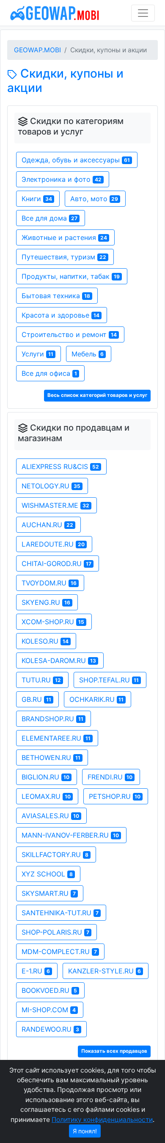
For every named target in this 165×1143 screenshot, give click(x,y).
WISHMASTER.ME (55, 505)
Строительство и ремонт (69, 334)
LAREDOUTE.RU (53, 544)
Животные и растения (64, 237)
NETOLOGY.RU (51, 486)
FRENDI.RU (110, 777)
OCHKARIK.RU (96, 699)
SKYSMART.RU (49, 893)
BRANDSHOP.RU (52, 718)
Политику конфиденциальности (102, 1120)
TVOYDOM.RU (49, 583)
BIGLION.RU (45, 777)
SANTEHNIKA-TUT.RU (60, 912)
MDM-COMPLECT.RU (59, 951)
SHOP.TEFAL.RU (109, 680)
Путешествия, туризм (64, 257)
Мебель (88, 354)
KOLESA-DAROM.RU (59, 660)
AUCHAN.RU (47, 524)
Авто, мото (94, 198)
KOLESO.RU (45, 641)
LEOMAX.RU (46, 796)
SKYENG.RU (46, 602)
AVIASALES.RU (50, 815)
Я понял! (85, 1131)
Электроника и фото (62, 179)
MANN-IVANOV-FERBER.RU (70, 835)
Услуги (37, 354)
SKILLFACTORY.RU (55, 854)
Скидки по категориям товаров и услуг (71, 126)
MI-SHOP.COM (49, 1010)
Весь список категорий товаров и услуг (97, 395)
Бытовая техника (56, 295)
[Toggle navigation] (143, 13)
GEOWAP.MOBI (37, 50)
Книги (37, 198)
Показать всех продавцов (114, 1051)
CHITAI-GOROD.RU (56, 563)
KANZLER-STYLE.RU (104, 971)
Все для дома (49, 218)
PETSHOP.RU (115, 796)
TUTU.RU (41, 680)
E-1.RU (36, 971)
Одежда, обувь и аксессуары (76, 160)
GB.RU (36, 699)
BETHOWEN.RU (51, 757)
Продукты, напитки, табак (71, 276)
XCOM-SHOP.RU (53, 621)
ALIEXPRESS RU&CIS (60, 466)
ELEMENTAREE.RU (56, 738)
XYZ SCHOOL (47, 874)
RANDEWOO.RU (50, 1029)
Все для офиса (49, 373)
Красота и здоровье (60, 315)
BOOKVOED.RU (49, 990)
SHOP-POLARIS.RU (55, 932)
